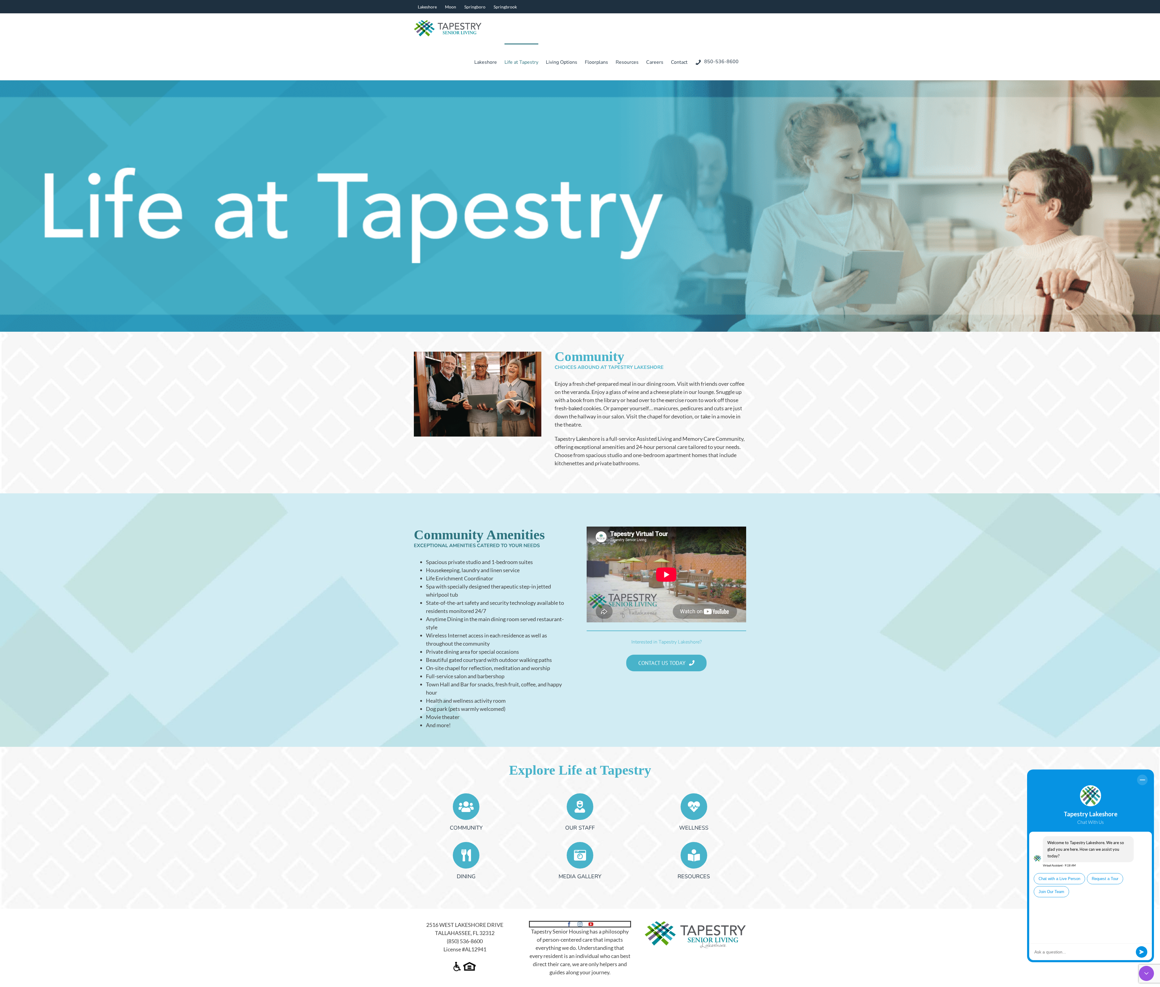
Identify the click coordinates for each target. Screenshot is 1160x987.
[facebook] (569, 924)
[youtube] (590, 924)
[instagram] (580, 924)
